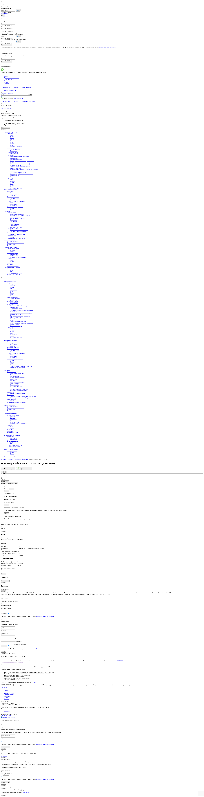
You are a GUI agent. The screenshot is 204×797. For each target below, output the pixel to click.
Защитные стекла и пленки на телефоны (21, 164)
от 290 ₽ (12, 489)
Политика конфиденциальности (9, 722)
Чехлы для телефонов (16, 159)
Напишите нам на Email (10, 90)
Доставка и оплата (9, 693)
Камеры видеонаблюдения (17, 234)
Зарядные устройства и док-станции (20, 166)
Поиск (30, 94)
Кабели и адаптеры (15, 168)
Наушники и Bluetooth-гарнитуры (19, 156)
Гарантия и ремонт (9, 79)
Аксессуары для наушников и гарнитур (21, 366)
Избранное (15, 87)
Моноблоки (10, 263)
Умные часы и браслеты (13, 148)
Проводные (13, 205)
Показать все (13, 141)
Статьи (6, 82)
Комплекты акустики (13, 347)
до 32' (11, 192)
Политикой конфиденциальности (45, 616)
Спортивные (13, 204)
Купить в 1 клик (5, 782)
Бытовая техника (11, 212)
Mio (11, 271)
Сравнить (6, 87)
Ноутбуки (9, 258)
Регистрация (4, 16)
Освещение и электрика (13, 228)
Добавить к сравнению (26, 468)
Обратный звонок (5, 127)
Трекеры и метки (14, 175)
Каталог (3, 129)
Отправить (3, 613)
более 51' (12, 195)
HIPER (12, 452)
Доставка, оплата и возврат (11, 78)
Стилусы (12, 171)
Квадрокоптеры (11, 244)
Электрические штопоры (17, 222)
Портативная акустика (13, 197)
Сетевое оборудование (13, 248)
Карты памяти (14, 158)
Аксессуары (10, 155)
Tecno (11, 145)
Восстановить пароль (6, 61)
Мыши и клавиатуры (12, 266)
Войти (2, 15)
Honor (11, 142)
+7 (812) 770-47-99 (18, 98)
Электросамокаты (12, 451)
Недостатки (18, 641)
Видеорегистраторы (12, 268)
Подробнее (120, 660)
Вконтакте (6, 711)
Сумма (36, 101)
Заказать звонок (5, 747)
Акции (6, 76)
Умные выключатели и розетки (18, 231)
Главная (6, 690)
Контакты (6, 83)
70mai (11, 270)
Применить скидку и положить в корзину (12, 662)
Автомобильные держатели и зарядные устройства (24, 169)
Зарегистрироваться (6, 45)
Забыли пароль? (5, 13)
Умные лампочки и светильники (19, 230)
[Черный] (3, 475)
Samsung (12, 136)
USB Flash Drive (14, 256)
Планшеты (10, 178)
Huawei (12, 143)
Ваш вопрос (18, 611)
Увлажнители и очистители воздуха (20, 215)
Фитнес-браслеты (15, 149)
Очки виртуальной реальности (15, 243)
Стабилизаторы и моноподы (18, 172)
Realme (12, 139)
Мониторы (10, 264)
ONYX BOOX (14, 153)
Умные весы (13, 221)
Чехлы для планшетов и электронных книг (22, 161)
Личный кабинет (26, 87)
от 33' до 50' (13, 194)
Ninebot (12, 454)
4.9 (1, 96)
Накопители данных (12, 253)
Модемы (12, 251)
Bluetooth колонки (15, 199)
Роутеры (12, 250)
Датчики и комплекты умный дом (16, 238)
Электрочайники (14, 224)
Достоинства (18, 638)
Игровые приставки (12, 241)
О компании (7, 80)
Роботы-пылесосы (15, 217)
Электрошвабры (14, 225)
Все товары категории (16, 146)
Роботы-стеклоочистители (17, 218)
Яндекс (12, 210)
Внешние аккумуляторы (16, 165)
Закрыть (6, 490)
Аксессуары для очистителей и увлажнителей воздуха (25, 397)
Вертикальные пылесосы (17, 214)
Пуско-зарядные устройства (14, 273)
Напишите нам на (8, 717)
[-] (5, 475)
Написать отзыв (5, 580)
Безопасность (10, 233)
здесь (35, 682)
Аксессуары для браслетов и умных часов (21, 174)
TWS (11, 202)
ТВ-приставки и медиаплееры (15, 207)
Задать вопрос (4, 589)
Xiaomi (12, 138)
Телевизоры (10, 191)
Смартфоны (10, 133)
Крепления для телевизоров (17, 367)
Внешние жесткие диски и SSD (18, 257)
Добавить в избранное (9, 468)
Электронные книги (12, 152)
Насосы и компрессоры (13, 274)
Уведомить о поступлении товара (9, 483)
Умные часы (13, 151)
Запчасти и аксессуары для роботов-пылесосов (23, 396)
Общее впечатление (20, 644)
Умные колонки (14, 198)
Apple (11, 135)
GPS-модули (13, 438)
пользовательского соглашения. (107, 47)
